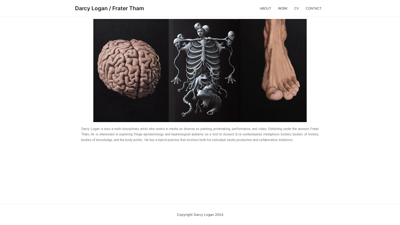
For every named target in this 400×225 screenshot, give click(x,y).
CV (296, 8)
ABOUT (265, 8)
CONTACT (314, 8)
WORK (283, 8)
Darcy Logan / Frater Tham (109, 8)
